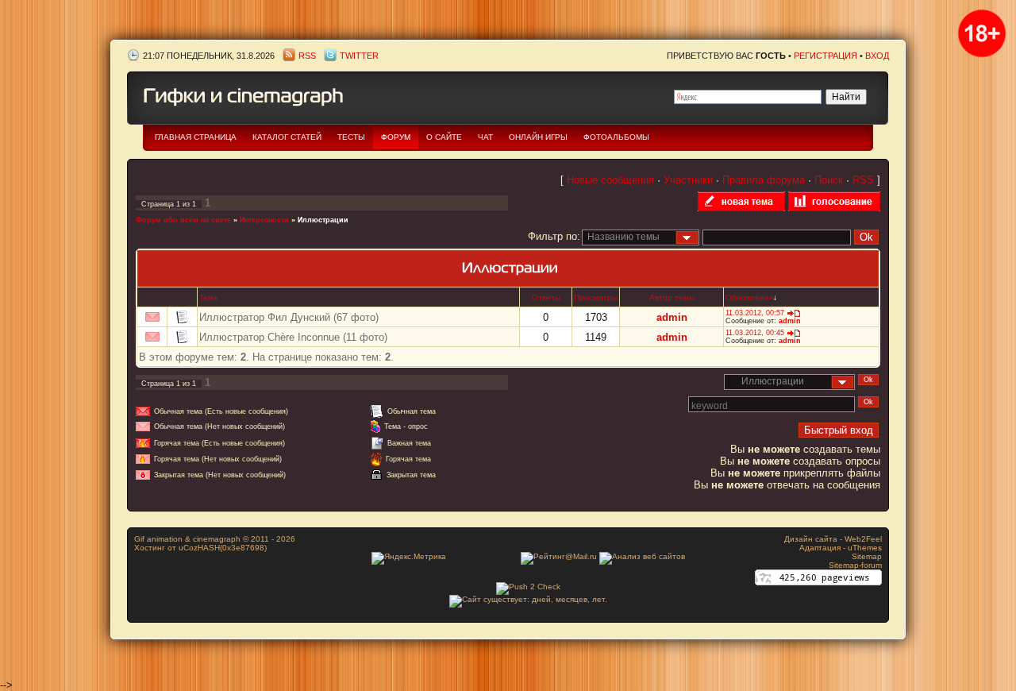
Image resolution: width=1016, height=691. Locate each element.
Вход (877, 55)
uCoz (188, 547)
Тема (208, 297)
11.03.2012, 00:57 (754, 313)
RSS (307, 55)
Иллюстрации (323, 220)
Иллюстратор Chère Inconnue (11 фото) (293, 337)
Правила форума (763, 180)
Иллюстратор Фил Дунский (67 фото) (289, 317)
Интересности (264, 220)
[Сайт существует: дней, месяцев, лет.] (528, 599)
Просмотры (596, 297)
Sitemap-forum (855, 565)
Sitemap (867, 556)
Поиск (828, 180)
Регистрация (825, 55)
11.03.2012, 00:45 (754, 333)
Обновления (749, 297)
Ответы (546, 297)
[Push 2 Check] (528, 586)
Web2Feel (863, 539)
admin (671, 317)
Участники (688, 180)
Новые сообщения (610, 180)
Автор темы (672, 297)
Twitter (359, 55)
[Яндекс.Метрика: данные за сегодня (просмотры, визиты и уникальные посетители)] (408, 558)
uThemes (865, 547)
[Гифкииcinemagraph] (243, 94)
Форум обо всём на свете (183, 220)
